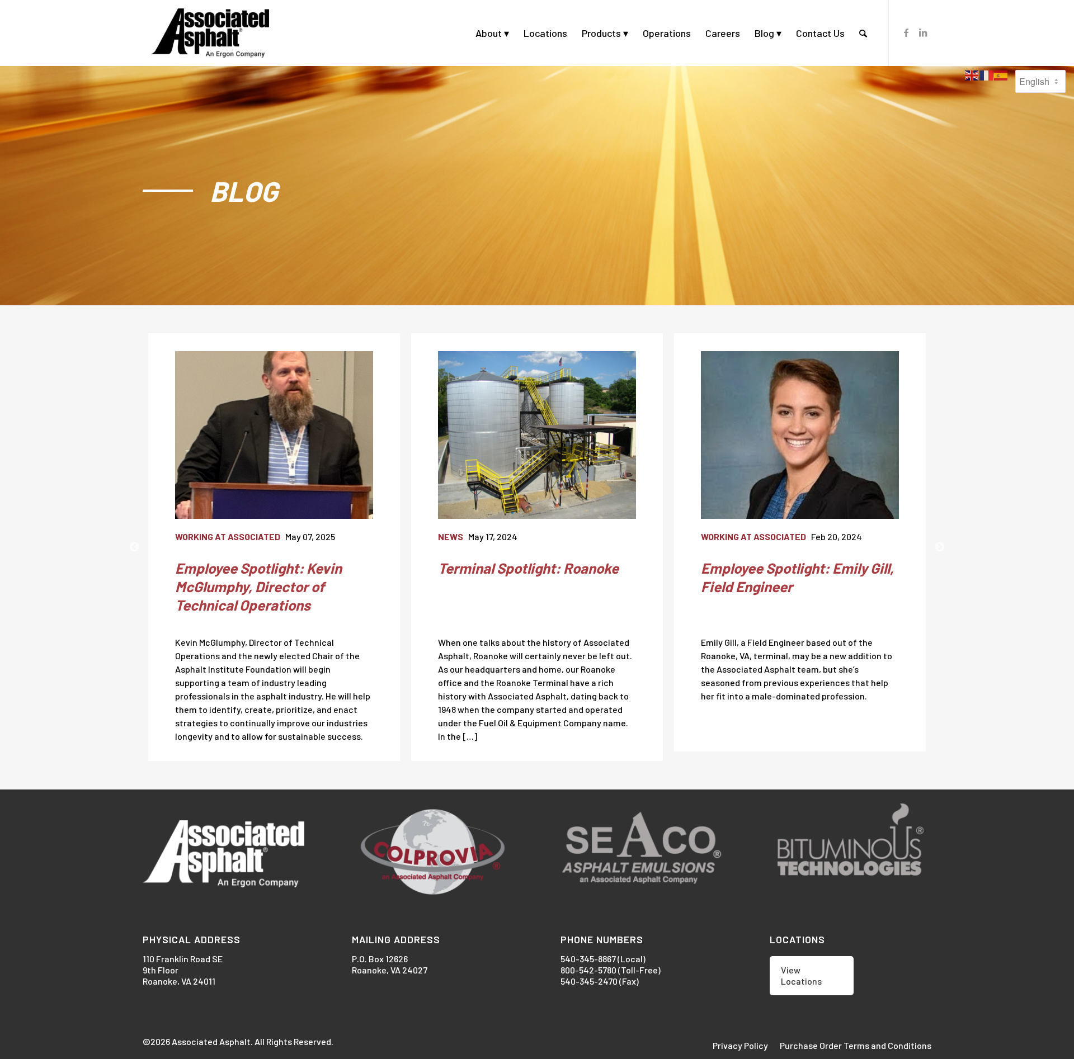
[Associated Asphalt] (210, 33)
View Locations (801, 975)
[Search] (863, 33)
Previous (134, 547)
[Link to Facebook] (906, 32)
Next (939, 547)
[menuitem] (492, 33)
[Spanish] (1001, 74)
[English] (972, 74)
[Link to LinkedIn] (923, 32)
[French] (986, 74)
